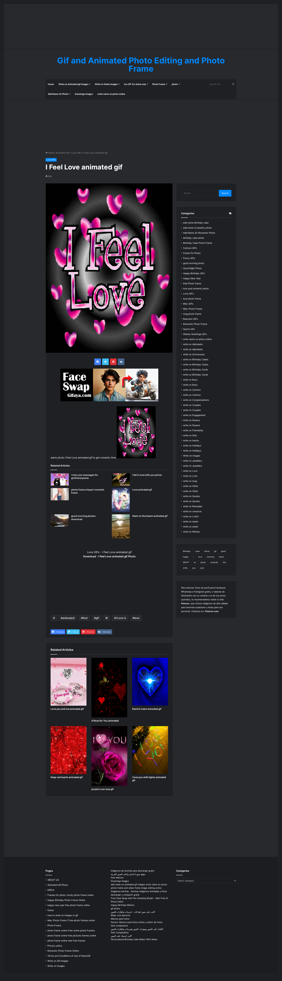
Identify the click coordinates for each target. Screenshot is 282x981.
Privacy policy (54, 945)
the (224, 562)
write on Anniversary (194, 354)
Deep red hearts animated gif (67, 777)
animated (68, 618)
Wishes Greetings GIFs (195, 334)
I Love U (121, 618)
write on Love (190, 471)
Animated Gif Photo (57, 885)
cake (197, 551)
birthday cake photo (193, 238)
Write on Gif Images (57, 961)
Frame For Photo (192, 253)
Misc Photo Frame (192, 309)
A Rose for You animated (105, 720)
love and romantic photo (196, 288)
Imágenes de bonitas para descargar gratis (132, 870)
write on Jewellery (192, 460)
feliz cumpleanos (119, 925)
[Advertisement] (141, 27)
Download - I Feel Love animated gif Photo (109, 556)
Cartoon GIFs (190, 248)
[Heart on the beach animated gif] (121, 526)
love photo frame (192, 298)
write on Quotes (191, 496)
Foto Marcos (117, 877)
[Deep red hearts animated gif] (68, 750)
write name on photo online (111, 94)
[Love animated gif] (121, 500)
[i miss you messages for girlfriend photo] (60, 479)
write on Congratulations (196, 400)
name (221, 557)
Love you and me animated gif (67, 708)
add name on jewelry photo (197, 227)
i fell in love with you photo (147, 475)
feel (85, 618)
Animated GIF (63, 152)
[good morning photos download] (60, 520)
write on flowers (191, 420)
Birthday (187, 551)
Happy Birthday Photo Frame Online (66, 900)
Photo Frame (158, 84)
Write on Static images (106, 84)
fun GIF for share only (135, 84)
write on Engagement (194, 415)
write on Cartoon (192, 390)
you (194, 568)
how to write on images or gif (62, 915)
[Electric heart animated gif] (150, 682)
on (195, 562)
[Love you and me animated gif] (68, 682)
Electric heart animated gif (146, 708)
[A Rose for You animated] (109, 687)
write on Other (190, 486)
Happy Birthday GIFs (194, 273)
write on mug (190, 481)
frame (207, 551)
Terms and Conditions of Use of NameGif (68, 956)
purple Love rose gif (102, 789)
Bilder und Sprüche (120, 915)
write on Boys (190, 379)
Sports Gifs (189, 329)
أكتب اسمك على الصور (121, 936)
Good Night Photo (192, 268)
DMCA (50, 890)
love (137, 618)
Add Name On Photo (58, 94)
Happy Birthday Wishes (122, 905)
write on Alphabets (193, 344)
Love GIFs (76, 152)
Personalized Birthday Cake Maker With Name (134, 939)
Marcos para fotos (120, 918)
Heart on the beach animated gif (149, 516)
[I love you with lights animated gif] (150, 750)
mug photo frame (192, 314)
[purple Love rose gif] (109, 756)
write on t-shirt (191, 516)
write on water (190, 521)
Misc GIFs (188, 303)
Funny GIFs (189, 258)
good (223, 551)
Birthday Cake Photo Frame (197, 243)
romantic (214, 562)
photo (175, 84)
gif (97, 618)
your (202, 568)
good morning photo (193, 263)
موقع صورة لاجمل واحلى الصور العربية (128, 874)
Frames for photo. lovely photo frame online (70, 895)
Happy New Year (192, 278)
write (185, 568)
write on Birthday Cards (195, 369)
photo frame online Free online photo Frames (71, 930)
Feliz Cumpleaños (120, 932)
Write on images (191, 455)
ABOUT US (53, 880)
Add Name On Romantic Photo (199, 233)
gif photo (115, 908)
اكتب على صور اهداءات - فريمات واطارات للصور (133, 912)
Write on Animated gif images (73, 84)
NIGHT (186, 562)
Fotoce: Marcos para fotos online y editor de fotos (136, 922)
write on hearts (191, 440)
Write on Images (56, 966)
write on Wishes (191, 531)
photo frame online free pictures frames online (71, 935)
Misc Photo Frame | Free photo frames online (71, 920)
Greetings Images (84, 94)
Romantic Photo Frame (195, 324)
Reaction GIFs (190, 319)
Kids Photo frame (192, 283)
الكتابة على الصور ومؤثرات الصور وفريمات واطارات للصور (137, 929)
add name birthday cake (196, 222)
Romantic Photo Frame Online (63, 950)
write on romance (192, 511)
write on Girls (190, 435)
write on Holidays (192, 445)
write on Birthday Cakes (195, 359)
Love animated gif (142, 489)
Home (51, 84)
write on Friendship (193, 430)
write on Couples (192, 405)
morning (210, 557)
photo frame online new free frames (66, 940)
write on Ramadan (192, 506)
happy (186, 557)
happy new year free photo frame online (68, 905)
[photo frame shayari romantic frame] (60, 494)
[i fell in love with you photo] (121, 479)
